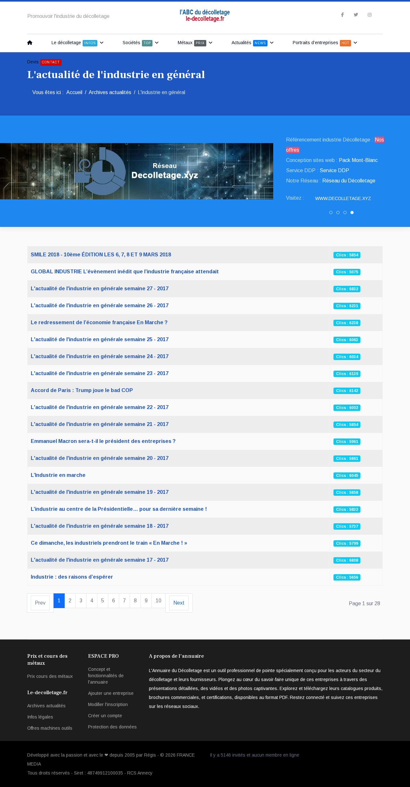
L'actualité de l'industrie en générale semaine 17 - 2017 (99, 560)
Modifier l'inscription (108, 704)
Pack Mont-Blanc (358, 160)
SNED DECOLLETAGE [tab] (346, 213)
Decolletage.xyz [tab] (353, 213)
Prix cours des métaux (50, 676)
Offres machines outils (49, 728)
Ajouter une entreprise (111, 693)
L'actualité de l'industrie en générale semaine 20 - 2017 (99, 458)
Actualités (249, 42)
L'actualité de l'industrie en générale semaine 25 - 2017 (99, 339)
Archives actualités (46, 705)
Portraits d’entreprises (321, 42)
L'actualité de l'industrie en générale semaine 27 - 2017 (99, 288)
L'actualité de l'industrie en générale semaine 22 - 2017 (99, 407)
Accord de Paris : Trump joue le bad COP (82, 390)
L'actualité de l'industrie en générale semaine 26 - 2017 (99, 305)
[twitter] (356, 14)
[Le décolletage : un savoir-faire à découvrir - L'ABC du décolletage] (31, 42)
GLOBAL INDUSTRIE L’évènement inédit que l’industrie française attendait (125, 271)
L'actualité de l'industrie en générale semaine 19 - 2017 (99, 492)
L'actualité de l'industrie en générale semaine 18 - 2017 (99, 526)
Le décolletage (74, 42)
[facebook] (342, 14)
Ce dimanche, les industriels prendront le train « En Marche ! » (109, 543)
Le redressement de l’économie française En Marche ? (99, 322)
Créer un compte (105, 715)
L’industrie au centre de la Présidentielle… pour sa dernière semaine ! (119, 509)
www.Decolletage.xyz (343, 198)
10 (158, 600)
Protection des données (112, 726)
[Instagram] (370, 14)
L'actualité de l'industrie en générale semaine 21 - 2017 (99, 424)
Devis (43, 61)
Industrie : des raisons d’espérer (72, 577)
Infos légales (40, 716)
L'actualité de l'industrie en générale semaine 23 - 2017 (99, 373)
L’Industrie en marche (58, 475)
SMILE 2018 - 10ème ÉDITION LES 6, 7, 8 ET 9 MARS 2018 (101, 254)
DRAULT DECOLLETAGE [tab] (339, 213)
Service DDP (334, 170)
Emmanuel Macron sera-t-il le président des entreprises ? (103, 441)
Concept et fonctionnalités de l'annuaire (106, 676)
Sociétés (137, 42)
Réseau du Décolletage (348, 180)
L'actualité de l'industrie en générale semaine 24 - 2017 (99, 356)
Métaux (191, 42)
